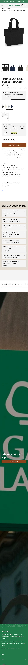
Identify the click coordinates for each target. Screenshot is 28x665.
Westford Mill (5, 74)
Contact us (14, 461)
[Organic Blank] (14, 5)
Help (3, 654)
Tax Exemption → (22, 88)
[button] (22, 5)
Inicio (3, 9)
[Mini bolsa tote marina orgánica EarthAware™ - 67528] (5, 67)
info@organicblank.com (19, 1)
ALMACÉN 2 (8, 9)
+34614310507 (9, 1)
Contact (14, 133)
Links (3, 659)
